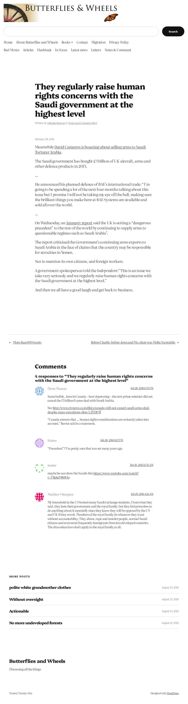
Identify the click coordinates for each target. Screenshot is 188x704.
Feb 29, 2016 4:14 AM (142, 494)
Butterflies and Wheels (37, 660)
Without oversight (26, 599)
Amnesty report (79, 223)
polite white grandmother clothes (40, 587)
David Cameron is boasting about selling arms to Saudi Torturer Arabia (90, 149)
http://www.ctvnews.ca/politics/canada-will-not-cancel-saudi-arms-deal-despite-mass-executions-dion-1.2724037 (99, 409)
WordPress (173, 693)
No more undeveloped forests (35, 623)
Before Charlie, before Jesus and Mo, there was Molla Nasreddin (133, 342)
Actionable (19, 611)
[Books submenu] (72, 42)
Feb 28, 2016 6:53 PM (142, 388)
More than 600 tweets (27, 342)
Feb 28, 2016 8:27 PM (111, 440)
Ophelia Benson (56, 123)
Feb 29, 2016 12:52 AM (141, 465)
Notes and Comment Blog (82, 123)
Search (173, 31)
